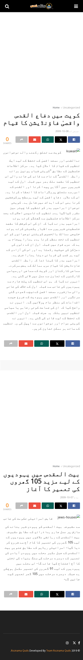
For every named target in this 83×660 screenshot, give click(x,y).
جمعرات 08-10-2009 (67, 131)
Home (56, 107)
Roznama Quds (20, 650)
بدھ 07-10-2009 (69, 497)
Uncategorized (71, 107)
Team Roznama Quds (58, 650)
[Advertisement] (41, 57)
